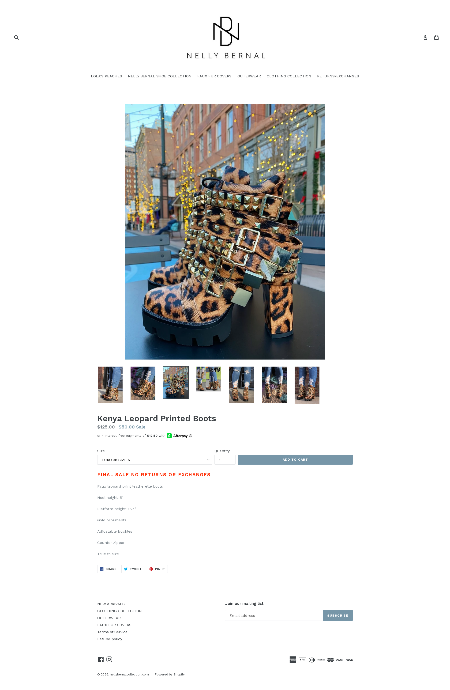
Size (101, 451)
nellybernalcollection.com (129, 674)
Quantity (222, 451)
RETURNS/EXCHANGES (338, 76)
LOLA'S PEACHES (106, 76)
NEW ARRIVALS (111, 604)
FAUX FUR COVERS (214, 76)
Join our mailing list (244, 603)
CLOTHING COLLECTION (289, 76)
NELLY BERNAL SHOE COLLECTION (159, 76)
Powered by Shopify (170, 674)
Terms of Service (112, 632)
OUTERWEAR (249, 76)
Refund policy (109, 639)
